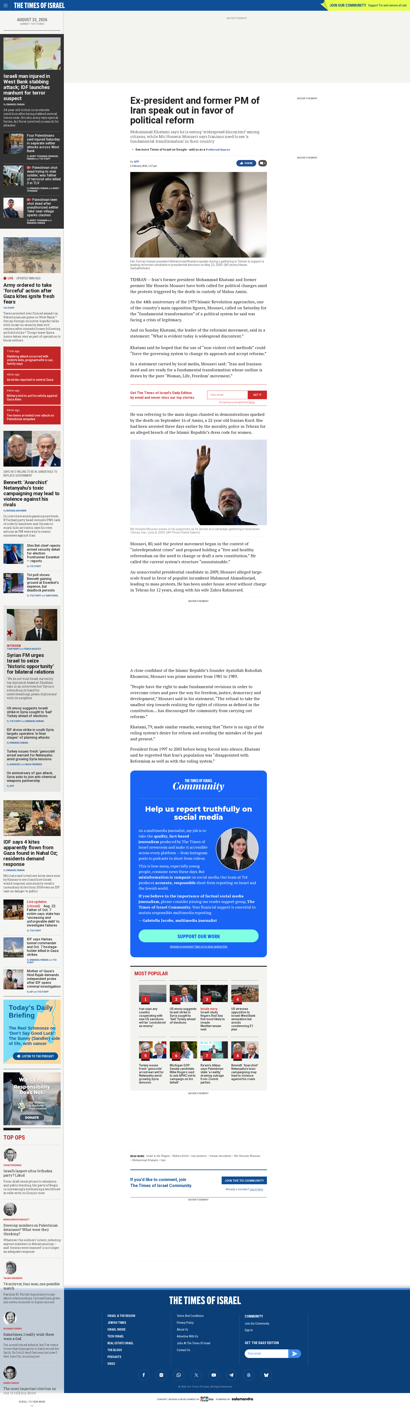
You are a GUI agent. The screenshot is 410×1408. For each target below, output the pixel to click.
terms (252, 402)
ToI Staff (44, 159)
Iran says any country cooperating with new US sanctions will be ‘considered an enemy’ (152, 1017)
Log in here (256, 1189)
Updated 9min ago (28, 278)
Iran (163, 1160)
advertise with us (187, 1336)
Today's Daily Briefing (31, 1011)
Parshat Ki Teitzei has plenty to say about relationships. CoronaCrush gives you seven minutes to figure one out (31, 1298)
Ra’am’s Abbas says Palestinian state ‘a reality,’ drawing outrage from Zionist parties (212, 1074)
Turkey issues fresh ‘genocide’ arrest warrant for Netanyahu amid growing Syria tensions (151, 1074)
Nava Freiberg (33, 764)
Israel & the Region (158, 1156)
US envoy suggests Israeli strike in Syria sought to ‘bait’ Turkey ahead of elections (183, 1015)
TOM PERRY (13, 649)
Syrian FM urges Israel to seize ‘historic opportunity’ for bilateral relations (30, 663)
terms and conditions (190, 1316)
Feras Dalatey (32, 649)
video (111, 1363)
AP (31, 992)
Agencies (15, 764)
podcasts (114, 1357)
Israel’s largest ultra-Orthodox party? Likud (28, 1173)
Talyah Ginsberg (12, 1278)
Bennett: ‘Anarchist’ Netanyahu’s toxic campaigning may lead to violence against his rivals (244, 1072)
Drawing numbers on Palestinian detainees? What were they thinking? (30, 1229)
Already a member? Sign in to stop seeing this (198, 946)
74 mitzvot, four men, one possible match (31, 1286)
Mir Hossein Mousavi (247, 1156)
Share (249, 163)
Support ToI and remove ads (387, 5)
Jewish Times (116, 1322)
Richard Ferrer (12, 1329)
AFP (136, 161)
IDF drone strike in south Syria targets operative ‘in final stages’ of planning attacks (30, 734)
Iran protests (199, 1156)
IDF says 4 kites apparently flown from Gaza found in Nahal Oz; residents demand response (30, 853)
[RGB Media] (208, 1399)
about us (182, 1329)
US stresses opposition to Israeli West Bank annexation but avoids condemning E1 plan (243, 1019)
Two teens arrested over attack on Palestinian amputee (30, 417)
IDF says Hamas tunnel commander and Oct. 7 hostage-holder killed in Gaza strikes (43, 947)
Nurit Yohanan (38, 156)
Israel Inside (116, 1329)
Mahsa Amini (181, 1156)
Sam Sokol (52, 595)
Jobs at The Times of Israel (193, 1343)
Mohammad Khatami (145, 1160)
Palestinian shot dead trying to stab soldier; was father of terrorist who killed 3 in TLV (44, 175)
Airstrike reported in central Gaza (30, 379)
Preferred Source (218, 149)
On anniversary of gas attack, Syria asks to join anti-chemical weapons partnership (31, 777)
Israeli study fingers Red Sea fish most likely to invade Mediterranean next (213, 1019)
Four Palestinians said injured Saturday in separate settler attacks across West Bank (43, 143)
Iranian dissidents (220, 1156)
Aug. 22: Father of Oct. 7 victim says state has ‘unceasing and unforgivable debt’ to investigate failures (43, 915)
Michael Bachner (16, 511)
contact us (183, 1350)
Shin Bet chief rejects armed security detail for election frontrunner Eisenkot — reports (43, 553)
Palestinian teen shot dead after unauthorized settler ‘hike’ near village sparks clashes (43, 207)
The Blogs (114, 1350)
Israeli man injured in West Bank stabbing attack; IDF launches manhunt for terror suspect (26, 87)
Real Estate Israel (120, 1343)
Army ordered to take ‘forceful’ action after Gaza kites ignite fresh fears (28, 293)
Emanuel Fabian (15, 104)
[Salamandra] (242, 1398)
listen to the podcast (38, 1056)
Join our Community (347, 5)
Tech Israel (115, 1336)
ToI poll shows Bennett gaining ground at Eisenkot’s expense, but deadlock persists (43, 582)
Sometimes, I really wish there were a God (28, 1336)
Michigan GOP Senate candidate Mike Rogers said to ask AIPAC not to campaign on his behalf (183, 1074)
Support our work (198, 936)
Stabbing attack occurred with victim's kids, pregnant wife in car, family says (30, 360)
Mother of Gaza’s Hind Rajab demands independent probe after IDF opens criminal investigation (44, 979)
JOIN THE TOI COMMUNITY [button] (244, 1180)
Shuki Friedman (12, 1165)
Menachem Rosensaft (16, 1219)
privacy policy (185, 1322)
